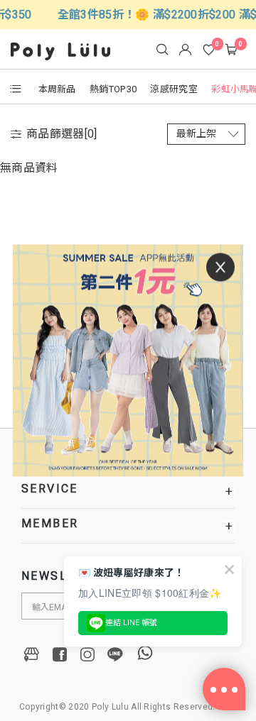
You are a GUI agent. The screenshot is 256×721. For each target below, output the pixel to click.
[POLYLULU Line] (115, 654)
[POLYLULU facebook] (60, 654)
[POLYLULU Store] (32, 654)
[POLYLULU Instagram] (87, 654)
